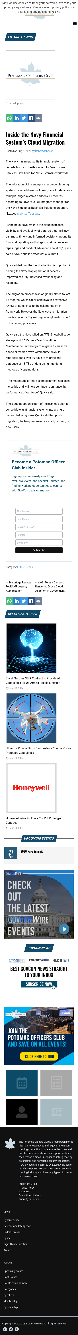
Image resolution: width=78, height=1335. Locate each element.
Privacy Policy (26, 1187)
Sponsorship (11, 1307)
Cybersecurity (11, 1220)
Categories (10, 1289)
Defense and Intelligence (17, 1226)
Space (7, 1238)
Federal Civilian (12, 1232)
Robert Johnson (44, 151)
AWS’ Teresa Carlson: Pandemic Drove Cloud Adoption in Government (50, 586)
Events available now (15, 1283)
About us (24, 1191)
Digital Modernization (16, 1244)
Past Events (10, 1277)
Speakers (9, 1295)
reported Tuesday (28, 213)
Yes (53, 11)
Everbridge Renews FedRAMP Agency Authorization (18, 586)
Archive (8, 1250)
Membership (11, 1301)
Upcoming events (13, 1271)
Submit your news (29, 1199)
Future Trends (25, 567)
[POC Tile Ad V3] (39, 1036)
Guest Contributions (30, 1195)
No (58, 11)
